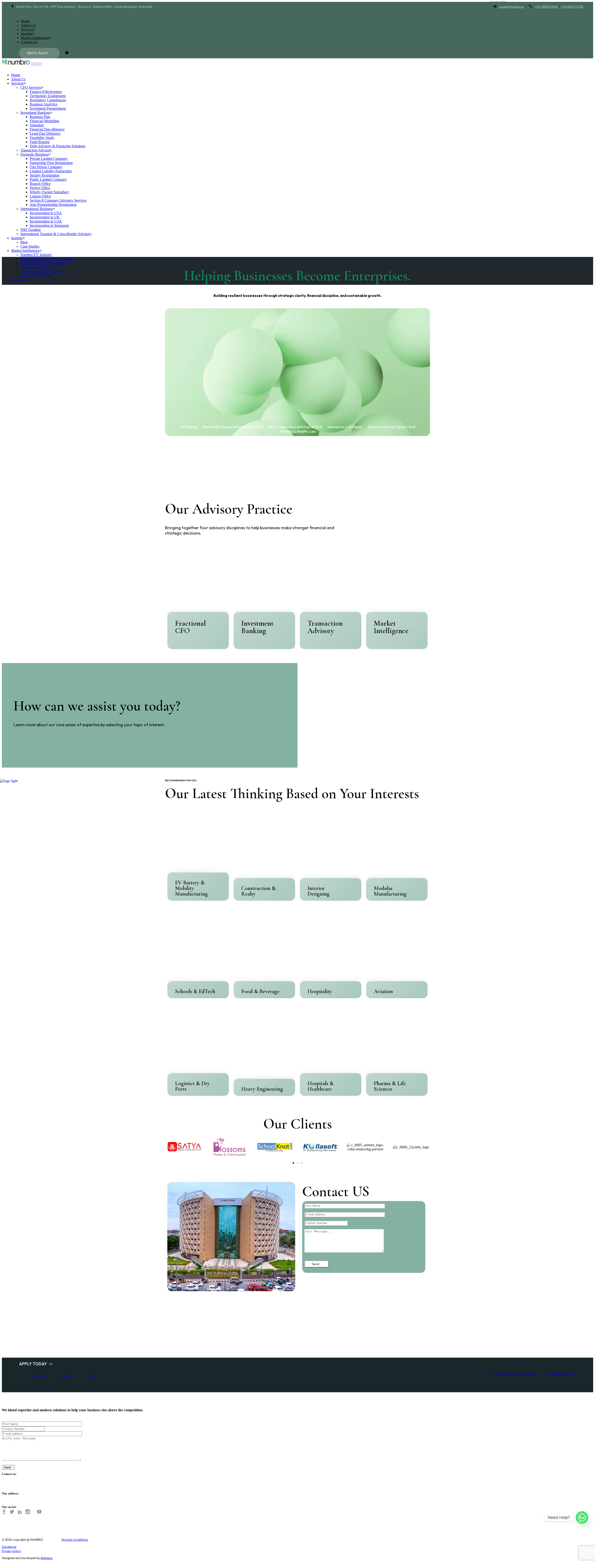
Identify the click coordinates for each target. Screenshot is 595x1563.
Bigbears (46, 1558)
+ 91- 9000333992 (547, 6)
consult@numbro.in (511, 6)
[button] (293, 1163)
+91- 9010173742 (15, 1489)
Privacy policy (11, 1551)
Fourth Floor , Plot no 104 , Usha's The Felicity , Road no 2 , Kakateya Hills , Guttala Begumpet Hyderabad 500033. (88, 1498)
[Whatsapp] (582, 1517)
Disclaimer (9, 1547)
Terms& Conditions (74, 1540)
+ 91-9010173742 (572, 6)
